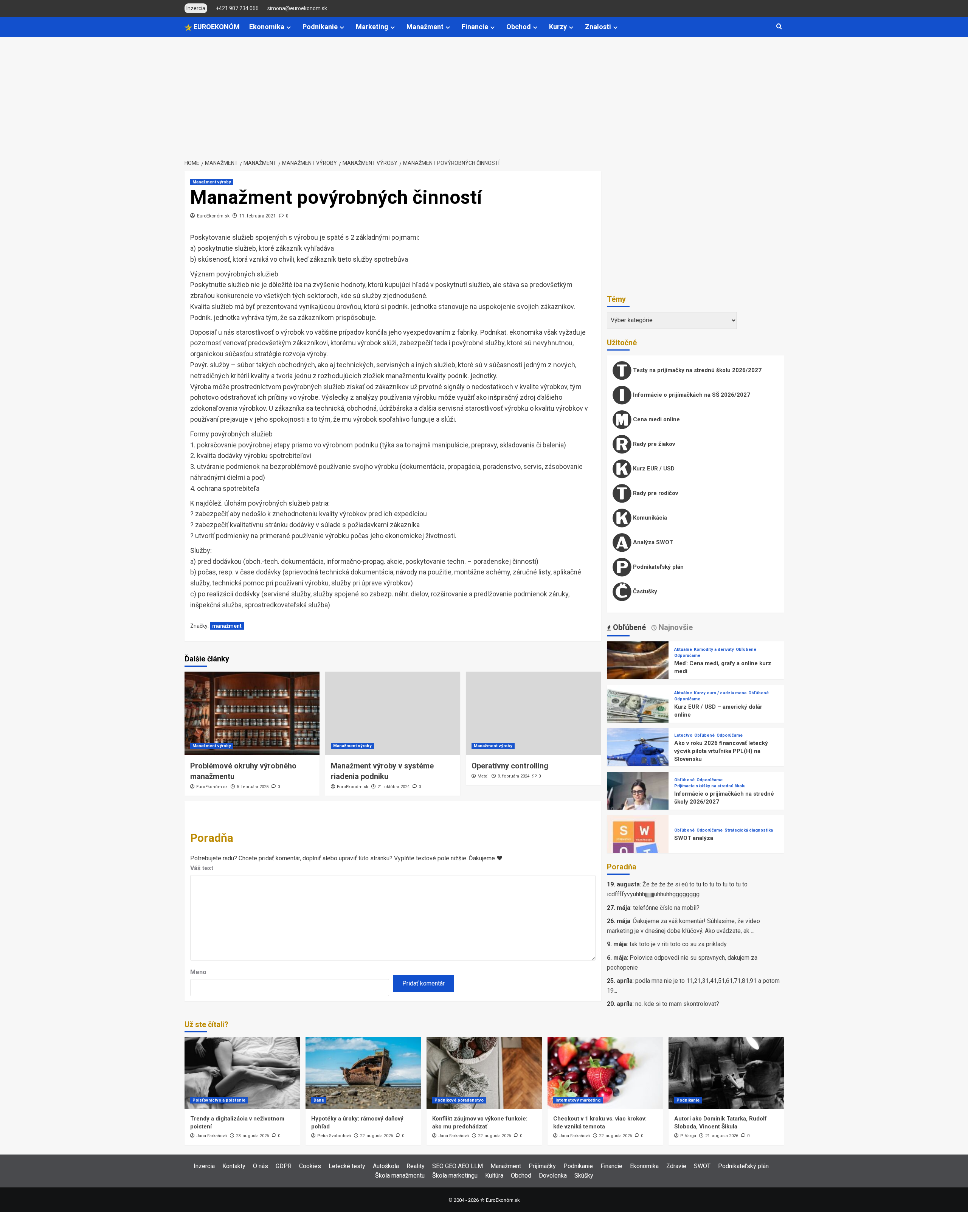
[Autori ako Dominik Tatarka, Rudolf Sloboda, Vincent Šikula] (726, 1073)
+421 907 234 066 (237, 8)
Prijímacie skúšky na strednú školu (710, 786)
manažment (227, 626)
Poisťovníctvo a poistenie (218, 1100)
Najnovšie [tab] (675, 627)
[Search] (779, 26)
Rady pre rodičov (654, 493)
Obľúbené (746, 649)
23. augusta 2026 (252, 1135)
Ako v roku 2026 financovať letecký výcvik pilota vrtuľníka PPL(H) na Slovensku (721, 751)
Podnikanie (320, 27)
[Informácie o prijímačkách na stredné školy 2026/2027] (638, 802)
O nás (260, 1166)
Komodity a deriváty (714, 649)
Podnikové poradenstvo (459, 1100)
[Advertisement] (484, 94)
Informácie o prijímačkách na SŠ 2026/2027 (690, 394)
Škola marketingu (455, 1175)
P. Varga (688, 1135)
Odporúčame (687, 655)
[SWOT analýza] (638, 846)
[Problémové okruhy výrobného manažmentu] (252, 713)
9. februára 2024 (513, 776)
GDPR (284, 1166)
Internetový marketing (577, 1100)
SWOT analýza (693, 838)
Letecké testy (347, 1166)
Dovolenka (553, 1175)
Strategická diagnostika (748, 830)
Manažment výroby (211, 182)
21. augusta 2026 (721, 1135)
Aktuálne (683, 649)
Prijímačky (542, 1166)
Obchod (518, 27)
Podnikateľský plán (657, 566)
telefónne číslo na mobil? (666, 907)
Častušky (644, 591)
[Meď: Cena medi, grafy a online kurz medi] (638, 672)
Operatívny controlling (510, 765)
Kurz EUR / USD (653, 468)
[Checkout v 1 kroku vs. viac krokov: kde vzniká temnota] (605, 1073)
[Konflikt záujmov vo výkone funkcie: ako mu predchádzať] (484, 1073)
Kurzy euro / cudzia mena (720, 693)
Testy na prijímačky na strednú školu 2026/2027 (696, 370)
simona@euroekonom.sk (297, 8)
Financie (475, 27)
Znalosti (598, 27)
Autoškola (386, 1166)
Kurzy (558, 27)
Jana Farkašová (211, 1135)
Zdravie (676, 1166)
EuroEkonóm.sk (213, 216)
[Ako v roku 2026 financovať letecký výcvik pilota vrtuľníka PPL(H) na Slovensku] (638, 759)
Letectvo (683, 735)
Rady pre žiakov (653, 444)
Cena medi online (655, 419)
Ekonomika (266, 27)
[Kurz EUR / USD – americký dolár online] (638, 715)
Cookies (310, 1166)
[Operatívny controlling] (533, 713)
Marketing (372, 27)
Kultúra (494, 1175)
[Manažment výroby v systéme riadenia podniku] (392, 713)
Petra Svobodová (334, 1135)
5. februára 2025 (252, 786)
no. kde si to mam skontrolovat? (677, 1003)
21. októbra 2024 (393, 786)
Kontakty (233, 1166)
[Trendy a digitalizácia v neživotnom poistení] (242, 1073)
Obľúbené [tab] (628, 627)
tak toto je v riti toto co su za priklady (678, 944)
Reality (415, 1166)
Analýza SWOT (652, 542)
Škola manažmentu (400, 1175)
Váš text (201, 868)
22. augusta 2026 (376, 1135)
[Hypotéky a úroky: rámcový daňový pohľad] (363, 1073)
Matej (483, 776)
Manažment (425, 27)
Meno (198, 972)
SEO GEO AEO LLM (457, 1166)
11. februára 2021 (257, 216)
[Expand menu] (288, 27)
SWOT (702, 1166)
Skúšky (583, 1175)
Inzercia (204, 1166)
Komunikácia (649, 517)
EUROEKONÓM (216, 27)
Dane (318, 1100)
